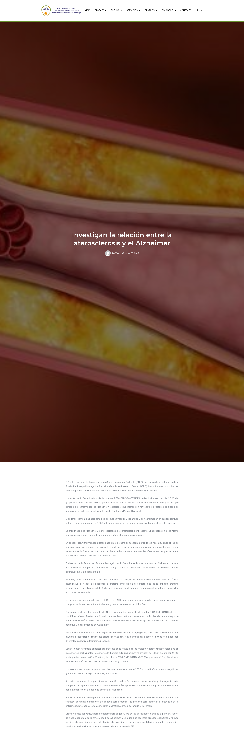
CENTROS (150, 10)
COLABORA (167, 10)
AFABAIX (99, 10)
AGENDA (115, 10)
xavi (117, 253)
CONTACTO (185, 10)
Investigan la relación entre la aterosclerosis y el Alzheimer (122, 239)
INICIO (87, 10)
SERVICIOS (132, 10)
